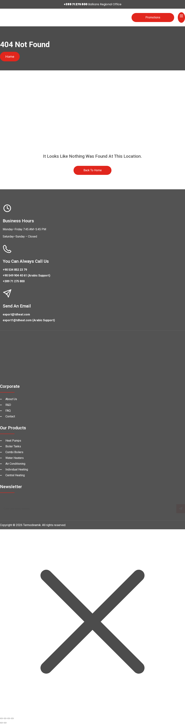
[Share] (8, 718)
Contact (10, 416)
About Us (11, 399)
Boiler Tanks (13, 446)
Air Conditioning (15, 463)
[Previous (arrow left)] (1, 722)
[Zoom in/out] (1, 718)
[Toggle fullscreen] (5, 718)
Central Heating (15, 475)
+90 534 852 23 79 (15, 269)
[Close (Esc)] (12, 718)
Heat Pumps (13, 440)
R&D (8, 405)
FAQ (8, 410)
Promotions (152, 17)
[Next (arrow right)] (5, 722)
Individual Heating (16, 469)
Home (9, 56)
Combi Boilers (14, 452)
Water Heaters (14, 458)
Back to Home (92, 170)
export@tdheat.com (16, 314)
